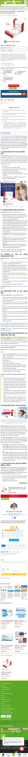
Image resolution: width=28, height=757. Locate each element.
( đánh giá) (9, 15)
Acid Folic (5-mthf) (5, 721)
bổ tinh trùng (5, 103)
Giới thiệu (3, 685)
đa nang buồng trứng (13, 723)
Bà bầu (2, 703)
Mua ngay (13, 88)
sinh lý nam (23, 721)
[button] (25, 19)
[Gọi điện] (13, 755)
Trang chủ (2, 7)
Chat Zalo (8, 756)
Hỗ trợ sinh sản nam (14, 7)
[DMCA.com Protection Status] (3, 736)
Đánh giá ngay (14, 540)
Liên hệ (2, 691)
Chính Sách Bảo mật (5, 689)
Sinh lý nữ (3, 695)
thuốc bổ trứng (4, 723)
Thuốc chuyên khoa (5, 706)
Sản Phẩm (7, 7)
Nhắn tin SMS (25, 756)
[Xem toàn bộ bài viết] (14, 506)
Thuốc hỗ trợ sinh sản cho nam (17, 286)
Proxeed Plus (9, 328)
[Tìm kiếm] (26, 5)
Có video (4, 547)
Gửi (14, 574)
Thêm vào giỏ (14, 85)
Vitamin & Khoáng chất (6, 705)
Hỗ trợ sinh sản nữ (5, 699)
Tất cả (3, 545)
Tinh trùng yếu (4, 136)
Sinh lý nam (3, 697)
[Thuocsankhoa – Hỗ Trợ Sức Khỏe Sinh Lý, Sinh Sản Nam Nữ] (12, 1)
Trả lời (2, 554)
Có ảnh (9, 547)
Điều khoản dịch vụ (5, 687)
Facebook (19, 756)
